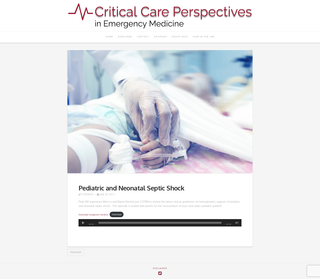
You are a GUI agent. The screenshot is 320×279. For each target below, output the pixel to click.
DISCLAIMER (160, 268)
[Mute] (237, 223)
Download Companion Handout (93, 214)
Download (116, 214)
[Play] (83, 223)
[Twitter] (160, 273)
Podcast (75, 252)
